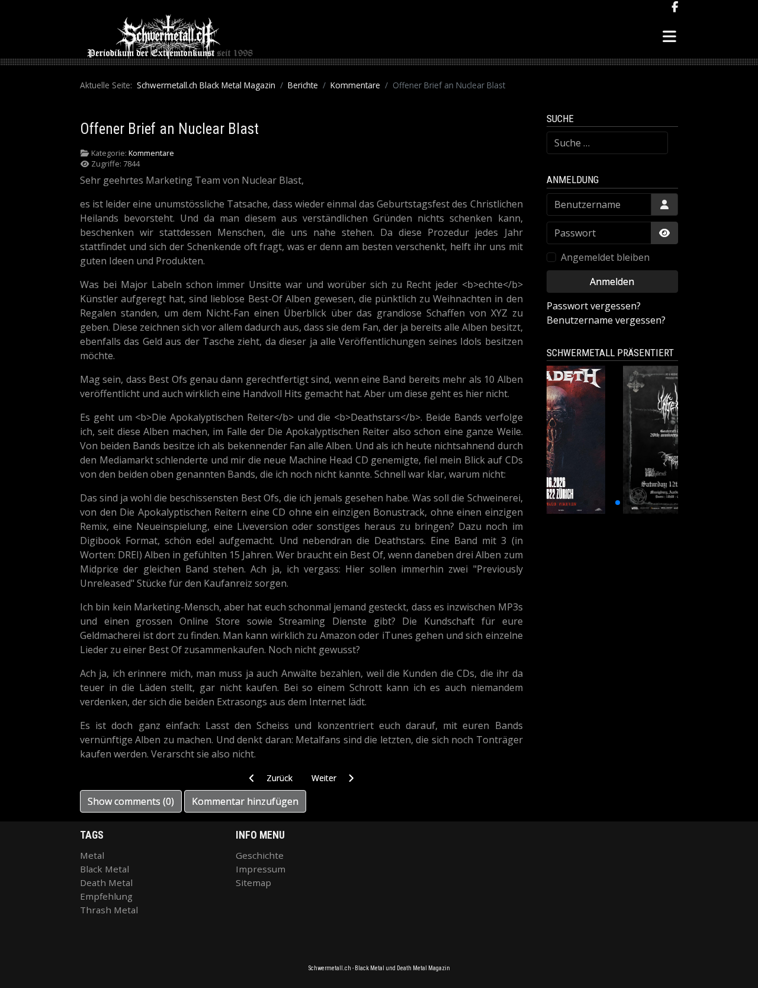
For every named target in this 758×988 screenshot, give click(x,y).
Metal (92, 855)
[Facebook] (675, 7)
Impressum (260, 869)
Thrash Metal (109, 910)
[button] (585, 502)
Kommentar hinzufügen (245, 801)
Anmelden (612, 281)
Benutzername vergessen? (606, 320)
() (131, 801)
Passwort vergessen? (594, 305)
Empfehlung (106, 896)
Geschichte (260, 855)
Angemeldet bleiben (605, 257)
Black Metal (104, 869)
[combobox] (607, 143)
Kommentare (151, 153)
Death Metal (106, 882)
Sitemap (253, 882)
